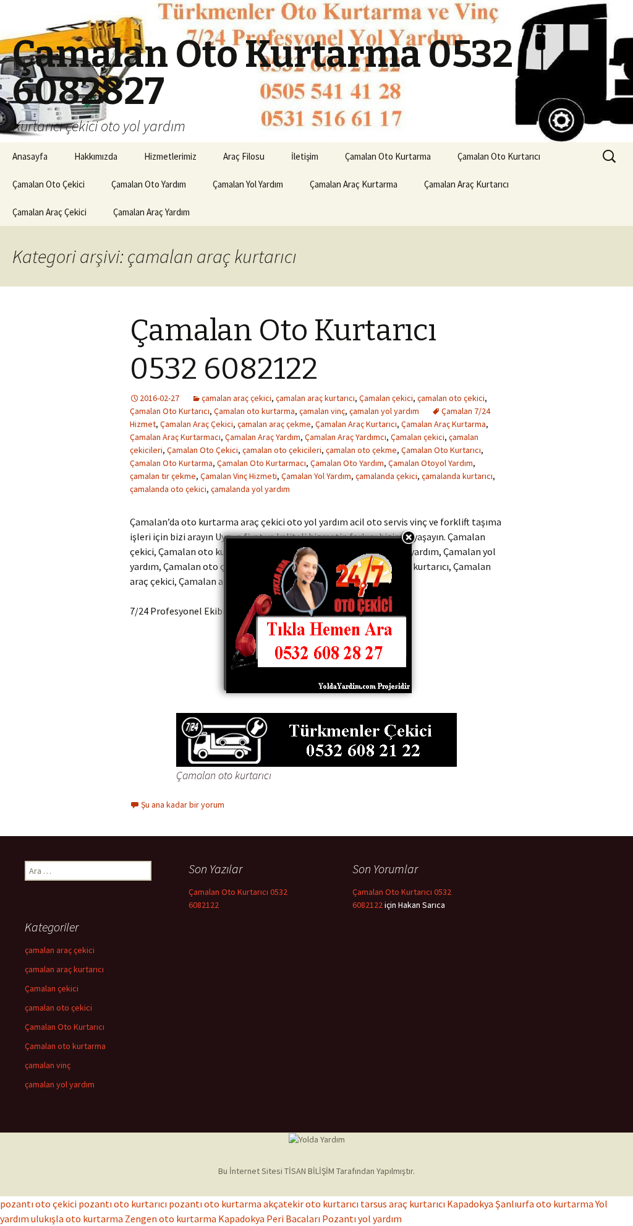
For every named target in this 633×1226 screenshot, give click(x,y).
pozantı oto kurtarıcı (123, 1204)
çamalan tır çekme (163, 475)
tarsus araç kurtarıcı (402, 1204)
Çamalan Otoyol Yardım (430, 462)
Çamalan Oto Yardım (148, 184)
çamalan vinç (322, 411)
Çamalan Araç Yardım (151, 212)
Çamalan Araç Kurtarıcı (466, 184)
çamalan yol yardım (384, 411)
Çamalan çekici (386, 398)
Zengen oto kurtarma (170, 1218)
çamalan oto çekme (361, 449)
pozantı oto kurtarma (215, 1204)
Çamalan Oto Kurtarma (388, 156)
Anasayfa (30, 156)
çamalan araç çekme (274, 424)
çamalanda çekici (386, 475)
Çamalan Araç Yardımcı (345, 436)
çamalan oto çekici (451, 398)
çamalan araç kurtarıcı (315, 398)
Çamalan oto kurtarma (254, 411)
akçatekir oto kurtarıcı (311, 1204)
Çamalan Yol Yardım (248, 184)
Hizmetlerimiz (170, 156)
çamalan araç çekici (236, 398)
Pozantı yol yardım (362, 1218)
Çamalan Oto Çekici (48, 184)
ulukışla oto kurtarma (77, 1218)
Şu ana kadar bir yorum (182, 804)
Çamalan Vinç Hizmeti (238, 475)
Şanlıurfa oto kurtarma (544, 1204)
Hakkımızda (95, 156)
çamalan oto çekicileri (281, 449)
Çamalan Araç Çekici (49, 212)
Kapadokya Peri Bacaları (269, 1218)
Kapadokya (470, 1204)
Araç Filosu (244, 156)
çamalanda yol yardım (250, 488)
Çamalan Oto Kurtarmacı (261, 462)
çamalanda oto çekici (168, 488)
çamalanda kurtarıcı (457, 475)
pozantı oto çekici (38, 1204)
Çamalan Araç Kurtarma (353, 184)
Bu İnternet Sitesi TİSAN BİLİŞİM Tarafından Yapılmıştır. (316, 1170)
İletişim (304, 156)
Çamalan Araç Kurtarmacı (175, 436)
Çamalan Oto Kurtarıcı (498, 156)
